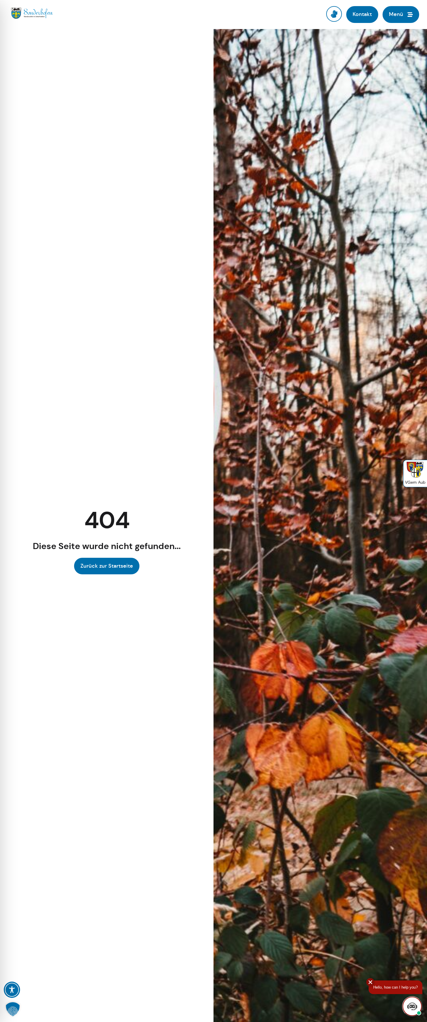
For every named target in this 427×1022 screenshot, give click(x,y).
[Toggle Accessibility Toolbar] (11, 989)
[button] (13, 1009)
